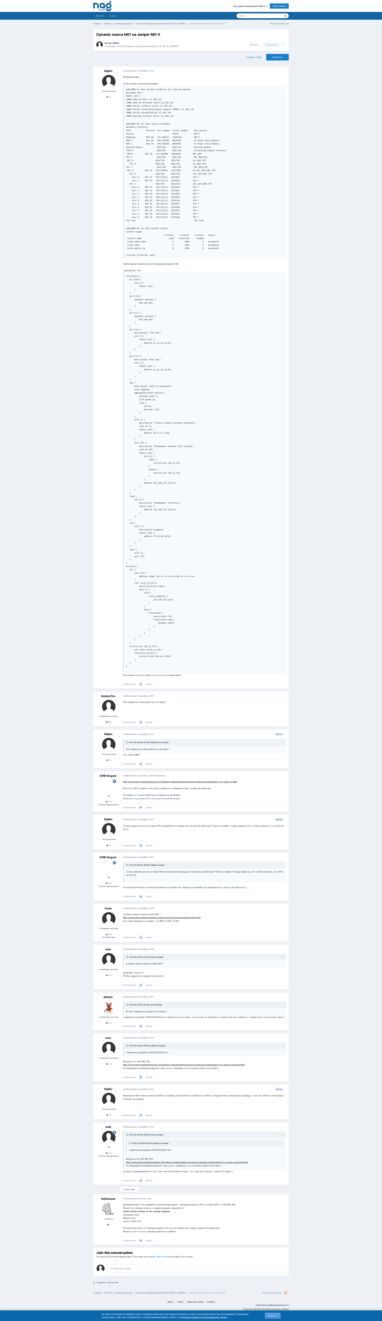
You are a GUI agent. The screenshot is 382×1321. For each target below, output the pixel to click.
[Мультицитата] (141, 684)
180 (110, 722)
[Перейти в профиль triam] (108, 919)
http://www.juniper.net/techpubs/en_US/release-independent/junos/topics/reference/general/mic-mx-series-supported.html (184, 1064)
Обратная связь (195, 1302)
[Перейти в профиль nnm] (108, 960)
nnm (108, 949)
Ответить (277, 57)
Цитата (149, 684)
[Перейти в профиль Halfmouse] (108, 1209)
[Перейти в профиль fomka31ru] (108, 706)
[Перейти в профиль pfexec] (108, 1007)
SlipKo (116, 43)
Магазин (100, 16)
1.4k (110, 1153)
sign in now (161, 1256)
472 (110, 975)
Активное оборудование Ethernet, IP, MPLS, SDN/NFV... (152, 46)
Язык (170, 1302)
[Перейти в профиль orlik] (108, 1137)
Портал (113, 16)
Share (255, 44)
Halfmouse (108, 1198)
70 (109, 97)
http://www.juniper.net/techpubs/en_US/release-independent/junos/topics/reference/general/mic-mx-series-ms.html (180, 781)
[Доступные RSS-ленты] (286, 1293)
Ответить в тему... (122, 1268)
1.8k (110, 801)
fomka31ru (108, 696)
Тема (180, 1302)
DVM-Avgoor (108, 775)
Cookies (211, 1302)
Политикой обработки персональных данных (203, 1317)
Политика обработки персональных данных (266, 1309)
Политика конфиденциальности (272, 1305)
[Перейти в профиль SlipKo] (99, 44)
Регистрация (279, 6)
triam (108, 908)
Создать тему (254, 57)
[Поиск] (285, 15)
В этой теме (273, 16)
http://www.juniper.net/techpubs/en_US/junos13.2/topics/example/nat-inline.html (162, 917)
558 (110, 934)
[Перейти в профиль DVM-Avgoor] (108, 786)
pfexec (108, 997)
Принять (272, 1315)
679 (110, 1023)
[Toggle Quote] (127, 742)
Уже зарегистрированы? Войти (249, 6)
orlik (108, 1127)
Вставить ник (129, 684)
